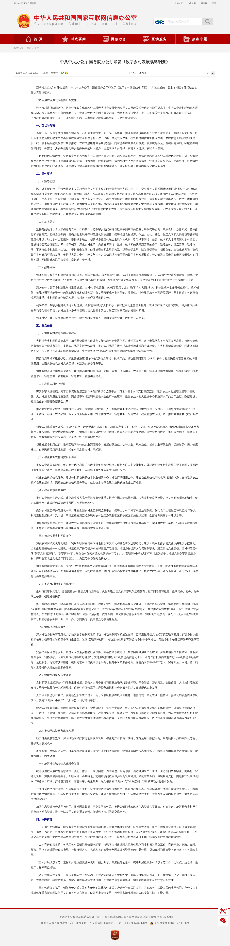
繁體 (214, 3)
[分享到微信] (62, 73)
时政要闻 (78, 39)
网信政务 (119, 39)
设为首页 (179, 3)
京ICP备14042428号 (135, 923)
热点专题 (199, 39)
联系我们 (168, 916)
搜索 (207, 21)
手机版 (204, 3)
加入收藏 (192, 3)
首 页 (38, 39)
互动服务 (159, 39)
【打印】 (133, 73)
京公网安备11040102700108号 (171, 923)
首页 (29, 48)
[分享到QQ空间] (66, 73)
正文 (36, 48)
